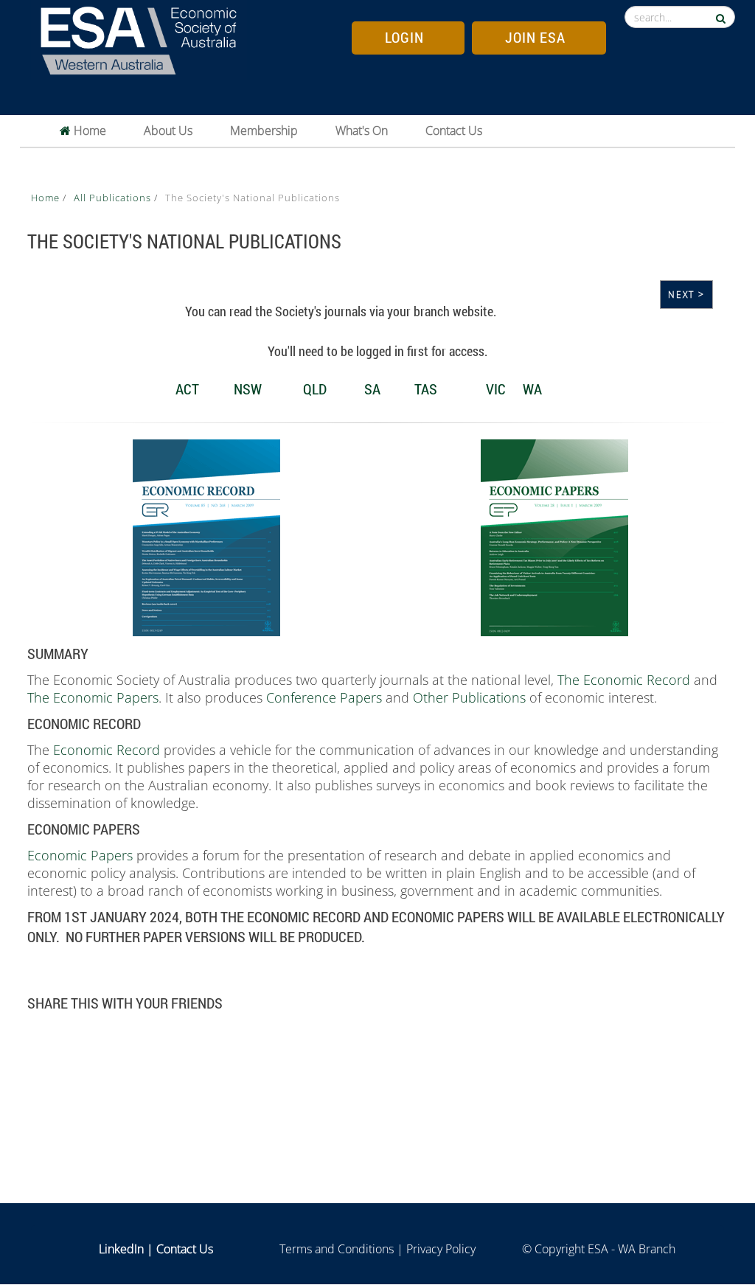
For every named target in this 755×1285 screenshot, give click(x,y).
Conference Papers (324, 697)
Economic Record (106, 750)
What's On (361, 130)
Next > (686, 294)
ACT (187, 388)
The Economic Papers (93, 697)
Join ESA (535, 36)
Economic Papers (80, 855)
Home (88, 130)
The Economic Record (623, 680)
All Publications (114, 197)
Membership (264, 130)
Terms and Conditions (336, 1249)
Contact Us (453, 130)
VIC (496, 388)
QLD (315, 388)
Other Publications (469, 697)
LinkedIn (121, 1249)
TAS (425, 388)
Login (404, 36)
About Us (168, 130)
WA (534, 388)
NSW (248, 388)
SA (373, 388)
